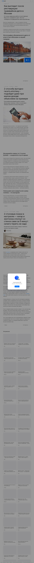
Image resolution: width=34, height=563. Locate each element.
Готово (17, 286)
